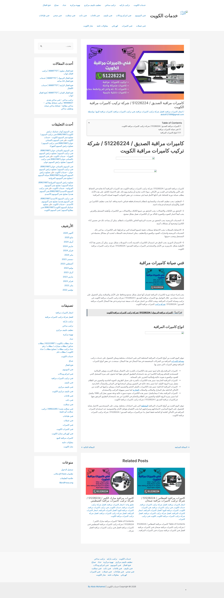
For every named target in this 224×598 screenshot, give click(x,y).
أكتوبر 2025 (68, 233)
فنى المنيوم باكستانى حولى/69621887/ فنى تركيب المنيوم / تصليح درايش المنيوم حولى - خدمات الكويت (56, 169)
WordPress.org (66, 482)
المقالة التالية (87, 447)
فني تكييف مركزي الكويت (62, 391)
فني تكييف (107, 15)
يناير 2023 (68, 285)
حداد (64, 5)
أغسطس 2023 (67, 263)
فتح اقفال (47, 5)
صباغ (56, 5)
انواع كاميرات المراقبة (168, 132)
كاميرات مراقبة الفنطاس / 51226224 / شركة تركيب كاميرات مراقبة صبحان (163, 499)
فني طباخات (44, 15)
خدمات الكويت (164, 15)
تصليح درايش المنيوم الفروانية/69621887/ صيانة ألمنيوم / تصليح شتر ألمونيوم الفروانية (55, 175)
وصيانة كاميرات (177, 361)
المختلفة (144, 405)
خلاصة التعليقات (66, 478)
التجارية (136, 390)
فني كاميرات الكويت (65, 429)
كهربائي (115, 26)
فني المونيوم (140, 15)
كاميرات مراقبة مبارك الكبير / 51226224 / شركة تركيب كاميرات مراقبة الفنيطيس (110, 499)
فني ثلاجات (95, 15)
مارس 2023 (68, 276)
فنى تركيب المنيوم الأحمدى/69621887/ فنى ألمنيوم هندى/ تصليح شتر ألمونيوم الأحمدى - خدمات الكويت (56, 201)
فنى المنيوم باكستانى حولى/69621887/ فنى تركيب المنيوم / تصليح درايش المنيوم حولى (56, 159)
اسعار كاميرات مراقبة (174, 111)
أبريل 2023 (68, 272)
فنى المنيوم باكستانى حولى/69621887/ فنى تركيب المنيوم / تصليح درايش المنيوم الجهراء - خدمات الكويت (56, 153)
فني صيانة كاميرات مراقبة (168, 129)
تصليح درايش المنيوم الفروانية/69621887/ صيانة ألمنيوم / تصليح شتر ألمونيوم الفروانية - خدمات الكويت (55, 185)
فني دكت (83, 15)
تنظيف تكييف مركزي (92, 5)
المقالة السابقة (182, 447)
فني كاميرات (127, 26)
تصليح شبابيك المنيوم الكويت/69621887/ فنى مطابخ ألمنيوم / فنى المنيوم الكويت (57, 207)
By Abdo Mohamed (96, 586)
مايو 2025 (69, 237)
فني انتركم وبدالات (123, 15)
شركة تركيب (160, 304)
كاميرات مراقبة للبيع (104, 111)
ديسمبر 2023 (67, 259)
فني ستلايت (70, 15)
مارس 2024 (68, 246)
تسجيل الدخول (67, 469)
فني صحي (57, 15)
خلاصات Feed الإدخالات (63, 474)
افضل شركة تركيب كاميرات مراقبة (150, 111)
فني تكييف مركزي (65, 387)
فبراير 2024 (68, 250)
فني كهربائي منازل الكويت (62, 433)
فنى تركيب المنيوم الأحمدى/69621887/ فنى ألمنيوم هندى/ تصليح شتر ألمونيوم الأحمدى (56, 191)
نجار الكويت (88, 26)
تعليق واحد (130, 504)
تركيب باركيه (125, 5)
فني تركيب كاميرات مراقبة (124, 111)
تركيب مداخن (110, 5)
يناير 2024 (68, 255)
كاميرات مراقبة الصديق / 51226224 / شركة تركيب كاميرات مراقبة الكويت (151, 126)
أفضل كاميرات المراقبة (153, 510)
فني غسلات (141, 26)
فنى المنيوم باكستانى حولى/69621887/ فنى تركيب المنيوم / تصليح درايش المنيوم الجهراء (57, 143)
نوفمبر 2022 (68, 290)
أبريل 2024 (68, 242)
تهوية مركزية (75, 5)
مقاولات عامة (102, 26)
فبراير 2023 (68, 281)
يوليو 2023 (68, 268)
